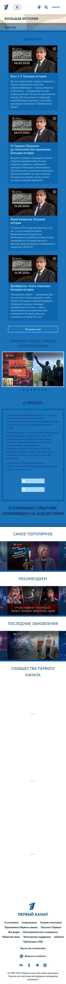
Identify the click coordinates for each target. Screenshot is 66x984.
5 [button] (35, 390)
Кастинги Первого (51, 927)
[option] (33, 369)
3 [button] (27, 390)
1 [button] (20, 390)
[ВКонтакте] (33, 481)
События (59, 936)
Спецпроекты (29, 922)
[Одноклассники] (33, 489)
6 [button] (38, 390)
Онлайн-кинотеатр (51, 922)
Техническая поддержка (37, 936)
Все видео (14, 932)
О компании (11, 922)
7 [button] (42, 390)
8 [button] (46, 390)
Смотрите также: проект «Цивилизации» (32, 343)
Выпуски (33, 39)
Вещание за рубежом (35, 956)
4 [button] (31, 390)
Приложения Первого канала (21, 927)
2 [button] (24, 390)
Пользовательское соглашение (40, 932)
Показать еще (33, 329)
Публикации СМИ (33, 941)
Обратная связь (11, 936)
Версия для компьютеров (33, 948)
